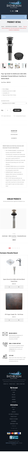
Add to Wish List (7, 116)
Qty (2, 110)
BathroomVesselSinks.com (12, 443)
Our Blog (14, 411)
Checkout (14, 401)
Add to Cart (17, 110)
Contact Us (11, 349)
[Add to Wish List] (24, 208)
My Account (13, 390)
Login (14, 392)
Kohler (14, 233)
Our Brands (13, 421)
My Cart (13, 394)
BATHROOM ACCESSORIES (11, 26)
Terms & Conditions (20, 384)
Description (14, 130)
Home (2, 26)
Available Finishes (5, 100)
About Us (14, 407)
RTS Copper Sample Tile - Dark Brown (14, 314)
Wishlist (14, 397)
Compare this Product (21, 116)
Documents (14, 138)
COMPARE (13, 399)
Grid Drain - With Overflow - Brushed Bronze (14, 236)
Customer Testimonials (14, 414)
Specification (14, 134)
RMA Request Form (14, 423)
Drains (20, 26)
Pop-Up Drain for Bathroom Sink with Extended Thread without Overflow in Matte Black (14, 28)
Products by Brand (14, 419)
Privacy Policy (12, 384)
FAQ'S (14, 409)
